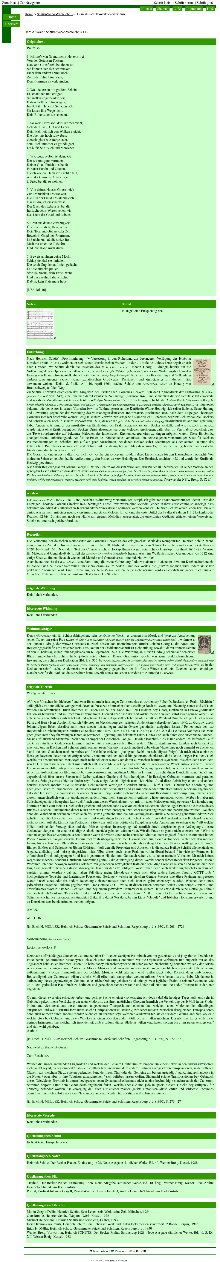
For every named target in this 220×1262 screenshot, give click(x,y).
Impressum (194, 8)
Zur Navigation (30, 2)
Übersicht (11, 23)
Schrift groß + (206, 2)
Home (12, 16)
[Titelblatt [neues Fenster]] (203, 384)
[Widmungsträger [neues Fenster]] (206, 652)
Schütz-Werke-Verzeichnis (55, 14)
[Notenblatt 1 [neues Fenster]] (41, 338)
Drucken (120, 1251)
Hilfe (210, 8)
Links (177, 8)
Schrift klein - (163, 2)
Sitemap (162, 8)
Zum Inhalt (9, 2)
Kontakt (146, 8)
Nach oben (100, 1251)
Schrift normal (184, 2)
